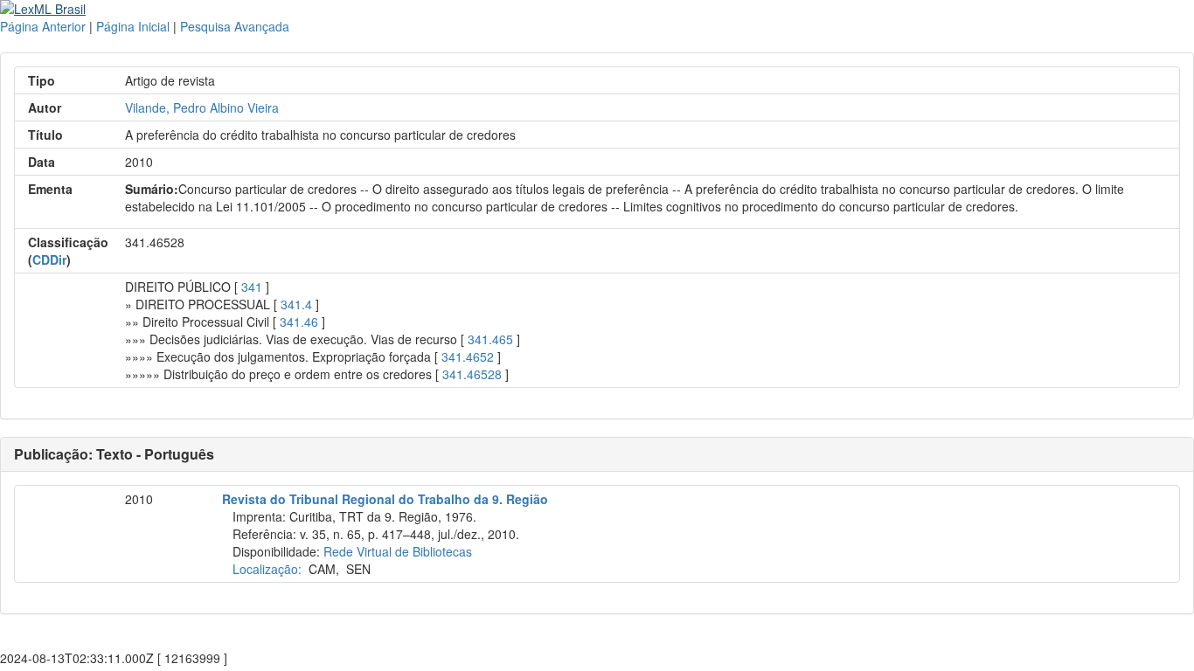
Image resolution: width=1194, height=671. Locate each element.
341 (251, 286)
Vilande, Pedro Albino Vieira (202, 107)
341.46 (299, 321)
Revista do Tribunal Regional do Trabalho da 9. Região (385, 499)
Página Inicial (133, 26)
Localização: (267, 569)
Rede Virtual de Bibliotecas (397, 551)
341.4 (296, 304)
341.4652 (467, 356)
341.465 (490, 339)
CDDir (49, 259)
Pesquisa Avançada (234, 26)
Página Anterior (43, 26)
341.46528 (472, 374)
